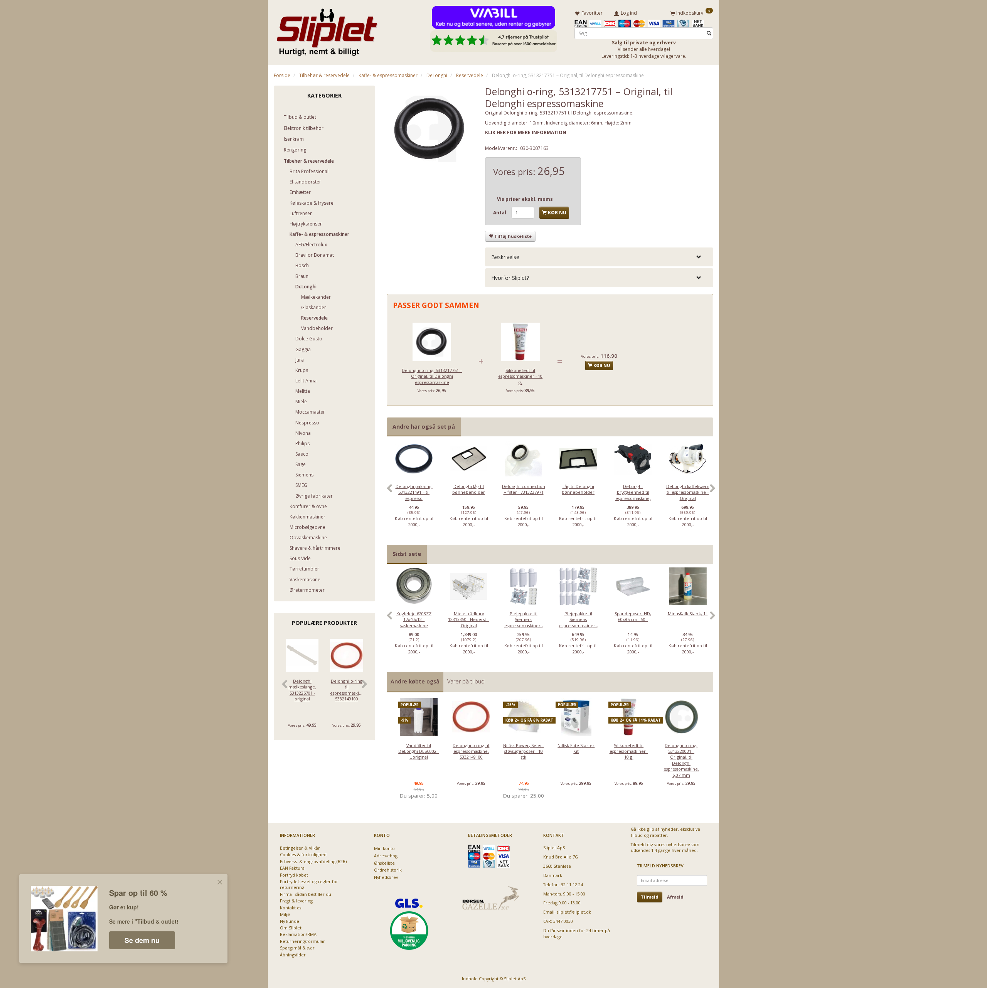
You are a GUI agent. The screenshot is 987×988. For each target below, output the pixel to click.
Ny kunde (289, 921)
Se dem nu (142, 940)
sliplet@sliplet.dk (574, 912)
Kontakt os (290, 908)
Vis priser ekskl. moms (525, 199)
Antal (500, 212)
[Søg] (709, 33)
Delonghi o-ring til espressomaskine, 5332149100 (346, 690)
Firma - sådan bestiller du (305, 894)
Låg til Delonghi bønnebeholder (578, 489)
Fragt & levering (296, 901)
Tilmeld (650, 897)
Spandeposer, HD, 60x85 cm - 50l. (633, 616)
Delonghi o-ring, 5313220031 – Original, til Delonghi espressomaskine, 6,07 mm (681, 760)
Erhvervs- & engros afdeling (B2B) (313, 861)
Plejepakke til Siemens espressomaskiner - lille (523, 622)
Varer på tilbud (466, 681)
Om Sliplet (290, 928)
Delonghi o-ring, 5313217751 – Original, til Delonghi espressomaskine (432, 376)
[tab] (599, 257)
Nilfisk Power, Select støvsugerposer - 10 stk (523, 751)
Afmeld (675, 897)
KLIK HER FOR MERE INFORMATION (525, 132)
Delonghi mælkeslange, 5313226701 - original (302, 690)
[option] (414, 492)
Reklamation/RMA (298, 934)
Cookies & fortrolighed (303, 854)
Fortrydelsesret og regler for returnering (309, 884)
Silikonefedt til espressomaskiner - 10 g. (520, 376)
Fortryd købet (294, 875)
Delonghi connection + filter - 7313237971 (523, 489)
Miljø (285, 914)
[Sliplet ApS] (327, 29)
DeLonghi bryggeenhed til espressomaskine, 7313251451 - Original (632, 495)
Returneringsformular (302, 941)
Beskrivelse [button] (505, 257)
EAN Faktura (292, 868)
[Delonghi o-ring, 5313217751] (430, 129)
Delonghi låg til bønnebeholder (468, 489)
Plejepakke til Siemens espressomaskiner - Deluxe (578, 622)
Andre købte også (415, 681)
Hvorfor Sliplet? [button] (510, 277)
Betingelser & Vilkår (300, 848)
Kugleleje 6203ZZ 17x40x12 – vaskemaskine (413, 619)
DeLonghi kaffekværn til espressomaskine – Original (687, 492)
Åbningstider (293, 955)
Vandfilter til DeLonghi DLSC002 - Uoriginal (418, 751)
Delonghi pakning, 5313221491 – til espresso (414, 492)
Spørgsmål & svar (297, 948)
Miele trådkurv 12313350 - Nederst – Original (468, 619)
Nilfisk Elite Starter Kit (576, 748)
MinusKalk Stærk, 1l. (688, 613)
